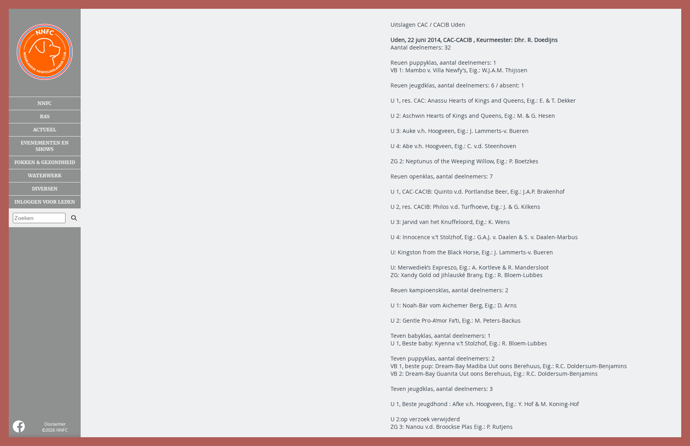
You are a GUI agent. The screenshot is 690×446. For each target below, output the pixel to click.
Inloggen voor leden (44, 202)
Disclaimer (54, 424)
